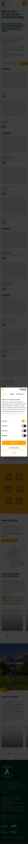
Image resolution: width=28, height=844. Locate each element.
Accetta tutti (14, 442)
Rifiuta (14, 453)
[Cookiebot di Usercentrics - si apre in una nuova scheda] (19, 390)
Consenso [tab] (4, 394)
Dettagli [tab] (12, 394)
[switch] (24, 426)
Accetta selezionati (14, 447)
